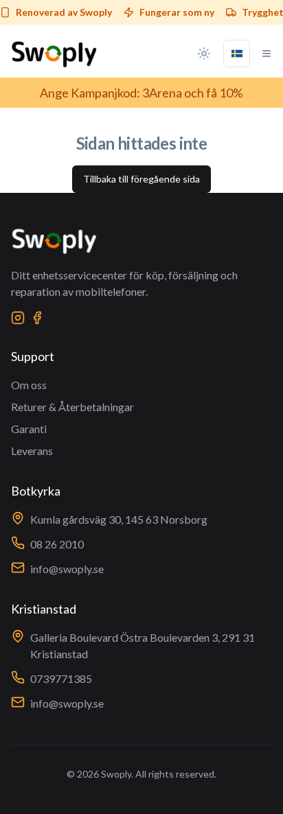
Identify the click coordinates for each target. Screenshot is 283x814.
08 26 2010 (57, 543)
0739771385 (61, 678)
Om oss (29, 384)
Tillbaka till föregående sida (141, 179)
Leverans (32, 450)
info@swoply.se (67, 568)
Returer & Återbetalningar (72, 406)
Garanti (29, 428)
